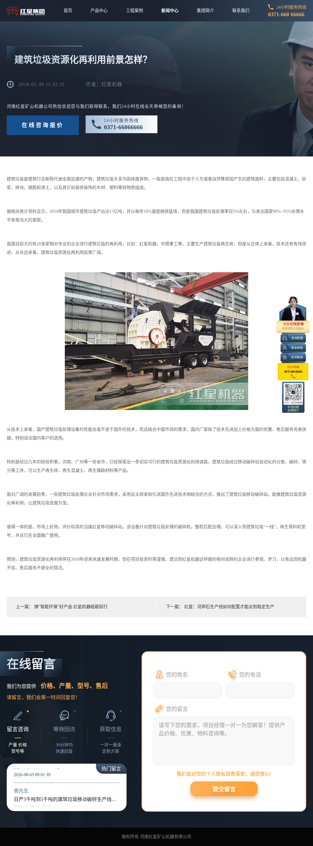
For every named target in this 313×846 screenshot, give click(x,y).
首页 (68, 10)
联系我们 (240, 10)
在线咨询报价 (43, 125)
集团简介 (205, 10)
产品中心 (99, 10)
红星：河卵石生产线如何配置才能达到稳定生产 (229, 606)
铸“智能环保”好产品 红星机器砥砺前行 (71, 606)
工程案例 (134, 10)
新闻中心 (170, 10)
